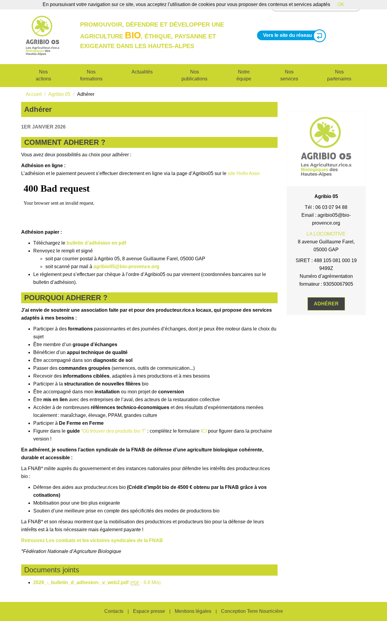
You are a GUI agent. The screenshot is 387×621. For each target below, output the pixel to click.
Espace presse (149, 611)
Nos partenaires (339, 75)
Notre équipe (243, 75)
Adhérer (326, 303)
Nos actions (43, 75)
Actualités (142, 71)
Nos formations (91, 75)
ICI (204, 431)
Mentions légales (193, 611)
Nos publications (194, 75)
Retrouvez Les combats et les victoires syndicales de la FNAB (92, 540)
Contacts (113, 611)
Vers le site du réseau (287, 35)
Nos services (289, 75)
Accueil (34, 94)
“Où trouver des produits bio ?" (113, 431)
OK (340, 4)
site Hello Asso (244, 173)
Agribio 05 (59, 94)
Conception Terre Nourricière (252, 611)
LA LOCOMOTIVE (326, 233)
